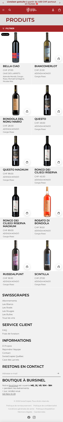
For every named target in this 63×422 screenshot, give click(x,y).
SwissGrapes (25, 401)
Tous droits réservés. (40, 401)
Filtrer (10, 28)
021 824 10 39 (9, 394)
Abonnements (9, 300)
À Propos (7, 346)
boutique (13, 385)
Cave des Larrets (10, 359)
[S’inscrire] (58, 373)
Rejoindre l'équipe (11, 349)
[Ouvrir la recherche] (9, 10)
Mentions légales (25, 412)
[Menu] (3, 10)
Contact (6, 353)
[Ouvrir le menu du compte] (53, 10)
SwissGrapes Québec (13, 356)
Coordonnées (39, 412)
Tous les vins (8, 318)
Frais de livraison (10, 333)
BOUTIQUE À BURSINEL (23, 380)
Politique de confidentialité (45, 406)
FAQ (4, 330)
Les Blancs (7, 304)
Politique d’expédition (45, 409)
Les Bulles (7, 314)
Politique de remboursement (19, 406)
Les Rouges (8, 311)
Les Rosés (7, 307)
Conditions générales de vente (21, 409)
